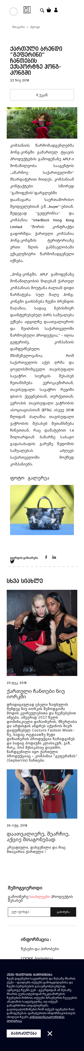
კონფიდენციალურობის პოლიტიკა (36, 1019)
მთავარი (18, 27)
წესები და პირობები (40, 948)
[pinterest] (12, 562)
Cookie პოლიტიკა (37, 958)
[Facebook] (46, 557)
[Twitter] (54, 557)
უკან (43, 94)
